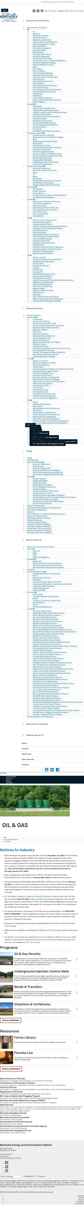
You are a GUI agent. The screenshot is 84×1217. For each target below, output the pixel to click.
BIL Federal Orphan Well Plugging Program (48, 444)
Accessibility (79, 1203)
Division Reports (39, 102)
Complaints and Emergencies (44, 197)
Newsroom (26, 754)
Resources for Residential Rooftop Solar (48, 474)
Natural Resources (34, 308)
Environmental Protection (37, 21)
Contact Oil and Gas (40, 433)
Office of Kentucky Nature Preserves (40, 547)
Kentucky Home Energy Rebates (39, 533)
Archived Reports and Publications (40, 717)
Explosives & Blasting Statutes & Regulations (50, 423)
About (47, 11)
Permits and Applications (42, 607)
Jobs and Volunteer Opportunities (45, 596)
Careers (53, 11)
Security (81, 1200)
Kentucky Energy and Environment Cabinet (57, 2)
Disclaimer (80, 1201)
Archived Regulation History (43, 65)
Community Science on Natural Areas (47, 601)
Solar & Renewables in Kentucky (45, 170)
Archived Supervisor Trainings (44, 357)
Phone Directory (6, 1154)
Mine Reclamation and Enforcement (46, 408)
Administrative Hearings (37, 724)
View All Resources (11, 1069)
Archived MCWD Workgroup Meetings (47, 301)
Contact (80, 11)
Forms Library (56, 930)
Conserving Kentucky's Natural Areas (46, 574)
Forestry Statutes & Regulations (45, 398)
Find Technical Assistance (37, 510)
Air (28, 30)
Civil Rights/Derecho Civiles (10, 1158)
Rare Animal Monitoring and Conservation (48, 567)
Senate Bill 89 (38, 216)
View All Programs (10, 1020)
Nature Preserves (34, 540)
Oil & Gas (9, 783)
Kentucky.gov (48, 1192)
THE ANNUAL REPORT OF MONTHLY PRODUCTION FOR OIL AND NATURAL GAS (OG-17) (40, 897)
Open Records (70, 11)
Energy (29, 451)
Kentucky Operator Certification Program (48, 137)
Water (29, 255)
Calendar (60, 11)
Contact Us (4, 1156)
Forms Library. (35, 942)
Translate (41, 1176)
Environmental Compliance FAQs (45, 141)
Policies (81, 1198)
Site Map (80, 1196)
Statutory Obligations (41, 557)
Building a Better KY (35, 735)
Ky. (2, 1)
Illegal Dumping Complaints (43, 253)
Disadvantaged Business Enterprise (46, 185)
